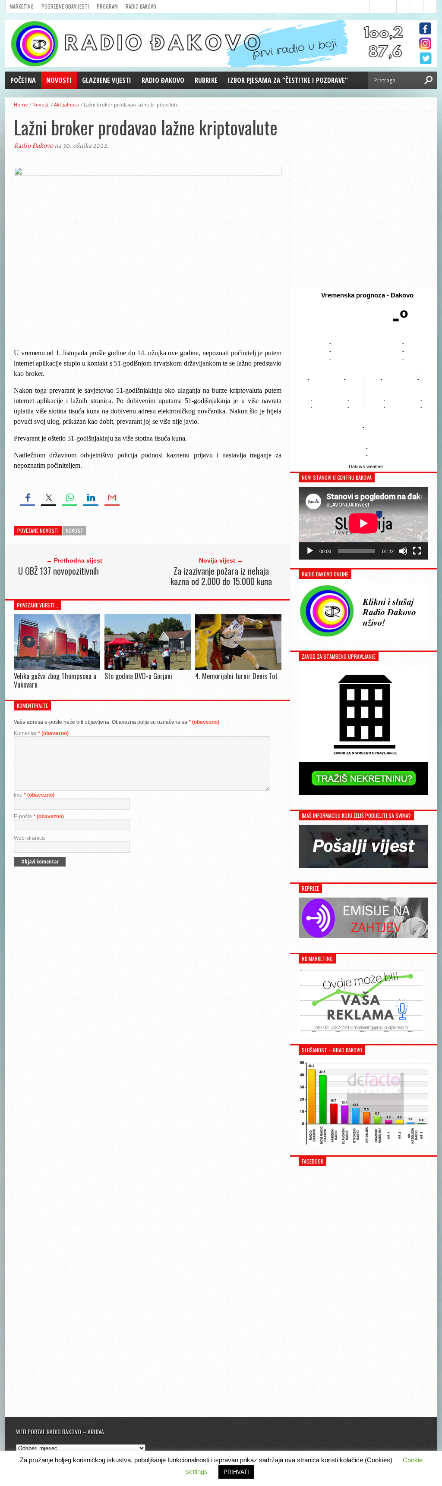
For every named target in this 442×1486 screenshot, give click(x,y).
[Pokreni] (310, 551)
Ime (34, 795)
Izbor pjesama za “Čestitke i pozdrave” (288, 80)
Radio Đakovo (141, 6)
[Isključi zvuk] (403, 551)
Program (107, 6)
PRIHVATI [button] (236, 1472)
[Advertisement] (363, 223)
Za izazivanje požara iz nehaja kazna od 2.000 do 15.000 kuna (221, 576)
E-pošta (39, 816)
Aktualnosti (66, 104)
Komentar (41, 733)
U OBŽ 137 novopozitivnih (58, 571)
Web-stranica (29, 838)
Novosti (59, 80)
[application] (363, 523)
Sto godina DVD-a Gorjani (138, 676)
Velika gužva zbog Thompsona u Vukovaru (55, 680)
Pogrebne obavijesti (65, 6)
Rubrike (206, 80)
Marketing (21, 6)
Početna (23, 80)
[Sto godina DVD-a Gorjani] (147, 667)
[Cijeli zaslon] (417, 551)
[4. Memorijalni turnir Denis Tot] (238, 668)
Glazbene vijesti (106, 80)
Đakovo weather (366, 466)
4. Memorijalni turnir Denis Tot (236, 676)
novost (74, 530)
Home (21, 104)
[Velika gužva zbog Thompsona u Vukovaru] (57, 667)
